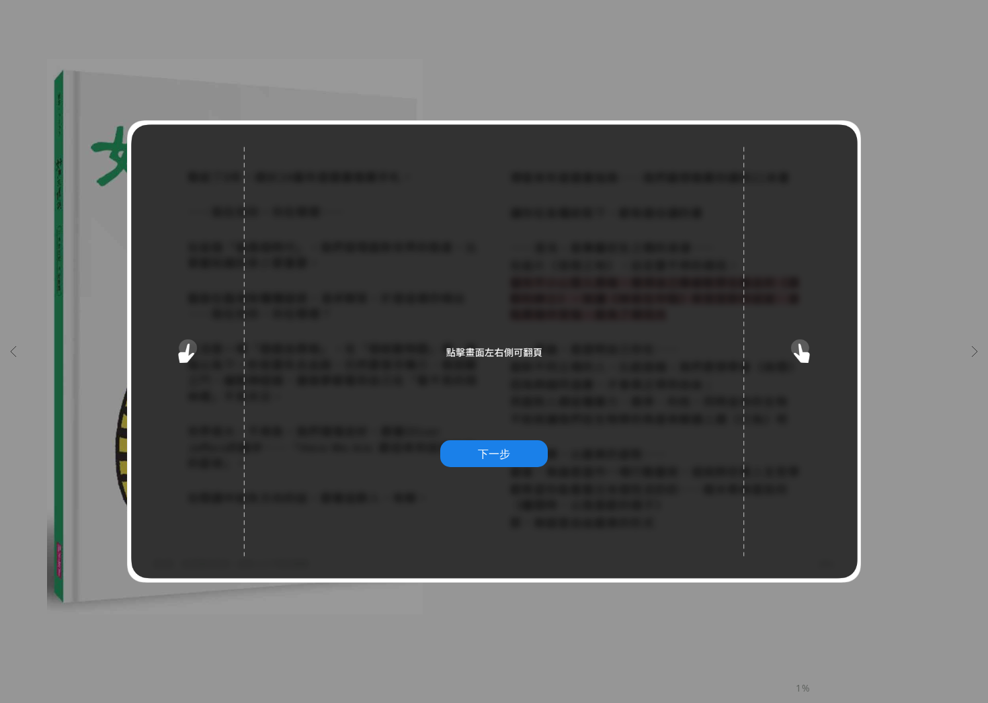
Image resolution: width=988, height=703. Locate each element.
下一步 (494, 453)
